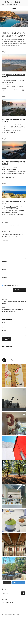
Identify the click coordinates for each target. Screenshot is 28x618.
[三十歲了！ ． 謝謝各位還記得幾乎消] (14, 568)
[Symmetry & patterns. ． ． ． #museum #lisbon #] (14, 544)
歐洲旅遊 (15, 225)
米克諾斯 (7, 222)
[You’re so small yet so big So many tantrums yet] (14, 472)
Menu (14, 8)
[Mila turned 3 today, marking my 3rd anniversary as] (14, 423)
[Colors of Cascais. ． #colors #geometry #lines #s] (14, 448)
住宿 (6, 225)
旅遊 (8, 225)
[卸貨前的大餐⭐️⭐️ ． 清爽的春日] (14, 520)
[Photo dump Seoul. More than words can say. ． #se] (14, 399)
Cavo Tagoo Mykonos (8, 173)
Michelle (16, 31)
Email (4, 269)
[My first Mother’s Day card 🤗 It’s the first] (14, 375)
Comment (5, 240)
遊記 (18, 225)
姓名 (3, 322)
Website (4, 277)
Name (4, 261)
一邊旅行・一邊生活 (11, 2)
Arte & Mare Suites (20, 80)
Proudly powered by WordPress (10, 614)
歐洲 (11, 225)
